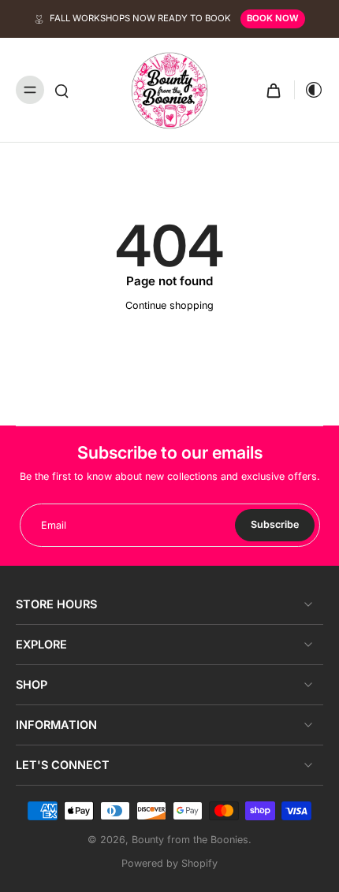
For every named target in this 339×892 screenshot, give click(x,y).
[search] (61, 90)
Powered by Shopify (169, 863)
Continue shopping (169, 305)
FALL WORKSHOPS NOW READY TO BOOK (140, 18)
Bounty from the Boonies (190, 840)
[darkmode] (309, 89)
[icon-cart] (273, 90)
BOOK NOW (273, 18)
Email (53, 525)
